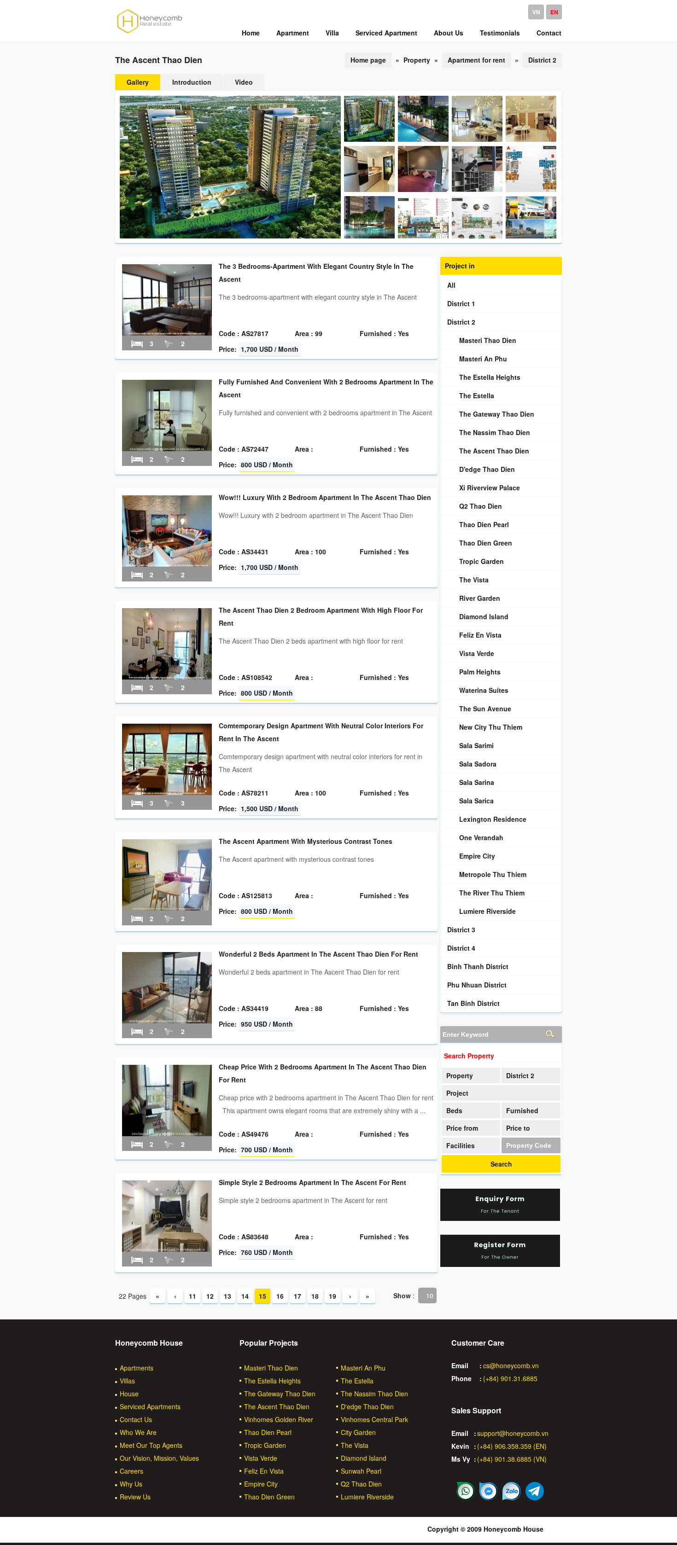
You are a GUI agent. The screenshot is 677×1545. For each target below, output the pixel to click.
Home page (368, 59)
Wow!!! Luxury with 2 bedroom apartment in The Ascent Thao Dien (325, 497)
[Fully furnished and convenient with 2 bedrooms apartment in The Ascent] (167, 448)
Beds (454, 1110)
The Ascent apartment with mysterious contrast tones (305, 841)
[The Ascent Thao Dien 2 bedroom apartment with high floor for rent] (167, 676)
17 (297, 1296)
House (129, 1393)
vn (536, 12)
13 (227, 1296)
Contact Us (136, 1419)
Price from (462, 1128)
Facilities (460, 1145)
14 (245, 1296)
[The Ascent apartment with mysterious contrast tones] (167, 907)
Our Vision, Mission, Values (159, 1458)
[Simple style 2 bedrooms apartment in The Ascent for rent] (167, 1249)
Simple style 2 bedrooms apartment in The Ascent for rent (312, 1182)
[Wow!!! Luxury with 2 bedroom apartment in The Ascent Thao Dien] (167, 564)
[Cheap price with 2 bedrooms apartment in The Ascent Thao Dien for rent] (167, 1133)
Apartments (136, 1367)
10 (429, 1295)
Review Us (135, 1496)
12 (210, 1296)
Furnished (522, 1110)
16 (280, 1296)
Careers (131, 1470)
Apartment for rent (476, 59)
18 (315, 1296)
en (554, 12)
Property (459, 1075)
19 (332, 1296)
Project (457, 1093)
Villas (127, 1380)
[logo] (149, 32)
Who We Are (138, 1432)
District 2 (542, 59)
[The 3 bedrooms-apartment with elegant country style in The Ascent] (167, 332)
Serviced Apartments (150, 1406)
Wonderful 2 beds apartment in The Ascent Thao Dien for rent (318, 953)
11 (192, 1296)
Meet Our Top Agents (151, 1445)
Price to (518, 1128)
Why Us (131, 1483)
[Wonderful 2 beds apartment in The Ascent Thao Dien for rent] (167, 1020)
